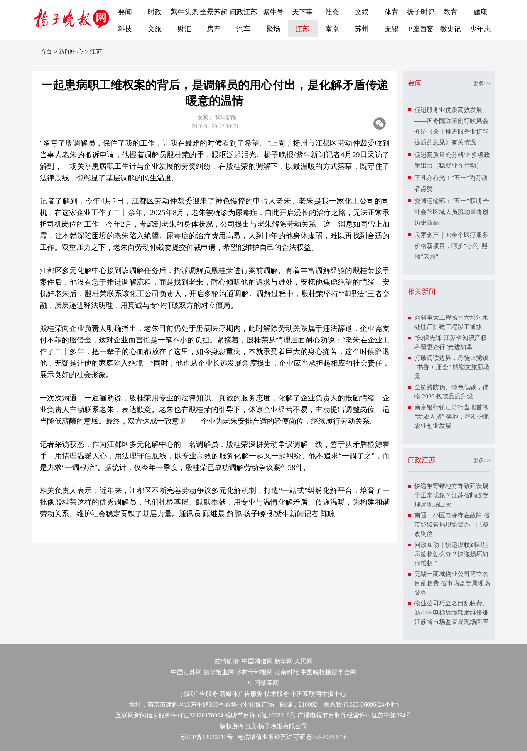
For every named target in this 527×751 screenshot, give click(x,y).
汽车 (243, 29)
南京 (332, 29)
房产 (214, 29)
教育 (451, 12)
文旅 (155, 29)
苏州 (362, 29)
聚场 (273, 29)
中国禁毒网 (263, 683)
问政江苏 (243, 12)
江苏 (302, 29)
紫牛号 (273, 12)
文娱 (362, 12)
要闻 (125, 12)
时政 (155, 12)
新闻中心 (71, 51)
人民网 (303, 661)
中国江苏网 (186, 672)
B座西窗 (421, 29)
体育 (392, 12)
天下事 (302, 12)
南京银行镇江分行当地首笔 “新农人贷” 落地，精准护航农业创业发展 (451, 416)
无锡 (392, 29)
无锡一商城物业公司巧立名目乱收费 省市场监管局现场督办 (452, 583)
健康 (480, 12)
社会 (332, 12)
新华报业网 (218, 672)
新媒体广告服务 (241, 693)
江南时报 (286, 672)
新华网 (283, 661)
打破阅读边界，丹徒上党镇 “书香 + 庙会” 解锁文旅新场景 (452, 367)
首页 (46, 51)
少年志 (480, 29)
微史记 (450, 29)
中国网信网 (257, 661)
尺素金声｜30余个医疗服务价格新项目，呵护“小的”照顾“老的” (451, 246)
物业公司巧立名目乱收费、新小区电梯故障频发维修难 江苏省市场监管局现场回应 (451, 612)
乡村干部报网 (254, 672)
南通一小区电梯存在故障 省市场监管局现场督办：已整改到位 (452, 524)
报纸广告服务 (199, 693)
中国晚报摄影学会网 (328, 672)
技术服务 (276, 693)
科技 (125, 29)
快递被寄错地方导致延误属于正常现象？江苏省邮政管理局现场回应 (451, 495)
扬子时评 (421, 12)
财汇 (184, 29)
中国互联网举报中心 (318, 693)
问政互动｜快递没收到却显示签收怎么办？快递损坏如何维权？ (451, 553)
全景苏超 (214, 12)
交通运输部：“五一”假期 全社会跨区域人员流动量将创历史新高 (451, 212)
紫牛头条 (184, 12)
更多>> (481, 83)
